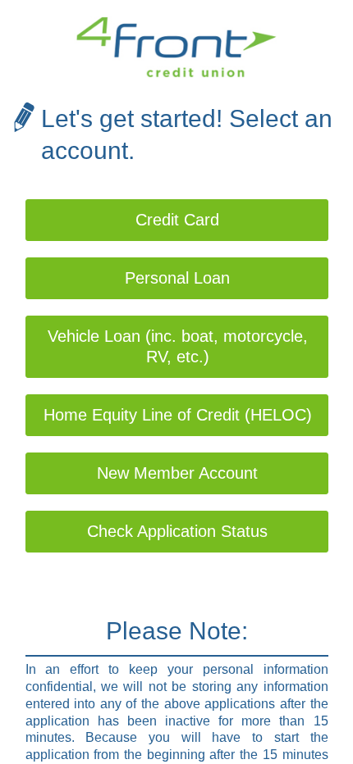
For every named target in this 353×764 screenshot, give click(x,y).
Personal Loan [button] (177, 278)
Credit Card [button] (177, 220)
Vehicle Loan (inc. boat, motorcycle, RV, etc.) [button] (178, 346)
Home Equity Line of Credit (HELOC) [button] (178, 415)
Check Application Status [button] (177, 531)
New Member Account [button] (177, 473)
